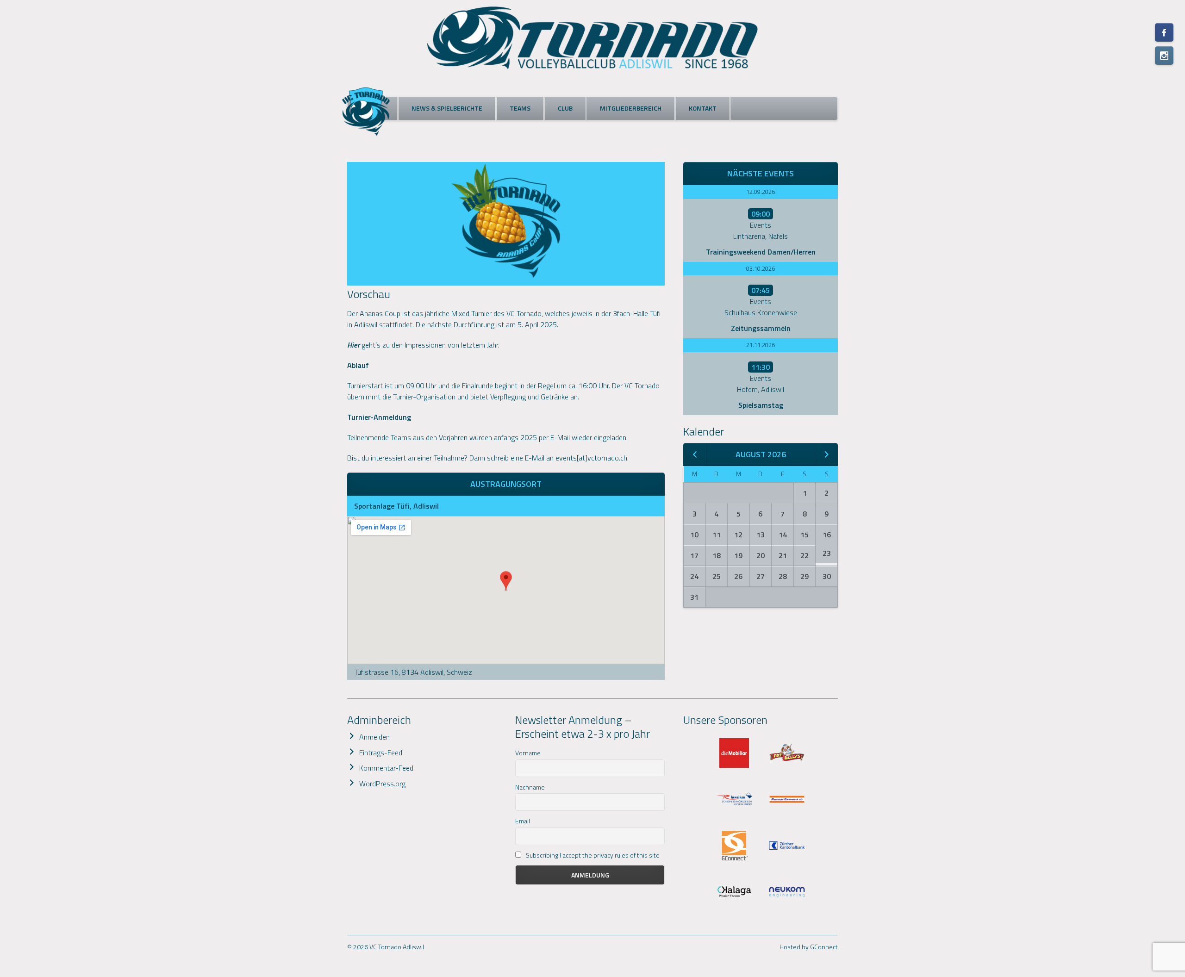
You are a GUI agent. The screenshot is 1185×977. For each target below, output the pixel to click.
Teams (520, 108)
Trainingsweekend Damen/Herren (761, 251)
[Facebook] (1164, 32)
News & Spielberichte (447, 108)
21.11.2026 (760, 344)
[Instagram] (1164, 55)
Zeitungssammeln (761, 328)
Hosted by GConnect (809, 947)
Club (565, 108)
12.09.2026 (760, 191)
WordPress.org (382, 783)
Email (522, 821)
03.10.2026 (760, 268)
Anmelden (374, 736)
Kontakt (703, 108)
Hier (353, 344)
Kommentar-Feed (386, 767)
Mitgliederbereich (630, 108)
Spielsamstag (760, 405)
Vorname (528, 753)
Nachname (530, 787)
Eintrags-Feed (380, 752)
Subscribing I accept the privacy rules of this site (592, 855)
